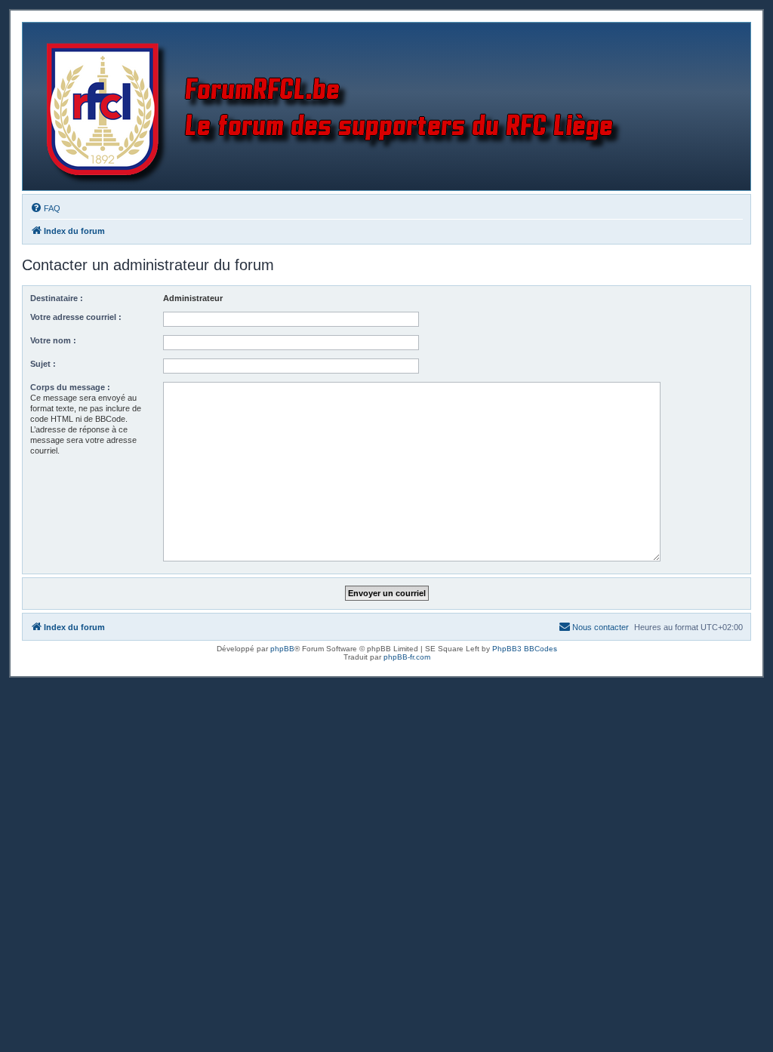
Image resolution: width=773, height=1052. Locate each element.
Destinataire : (56, 298)
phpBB (282, 648)
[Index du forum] (337, 106)
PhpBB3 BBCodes (524, 648)
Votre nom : (53, 340)
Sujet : (43, 363)
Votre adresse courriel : (76, 316)
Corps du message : (70, 387)
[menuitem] (45, 208)
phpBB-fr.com (406, 657)
